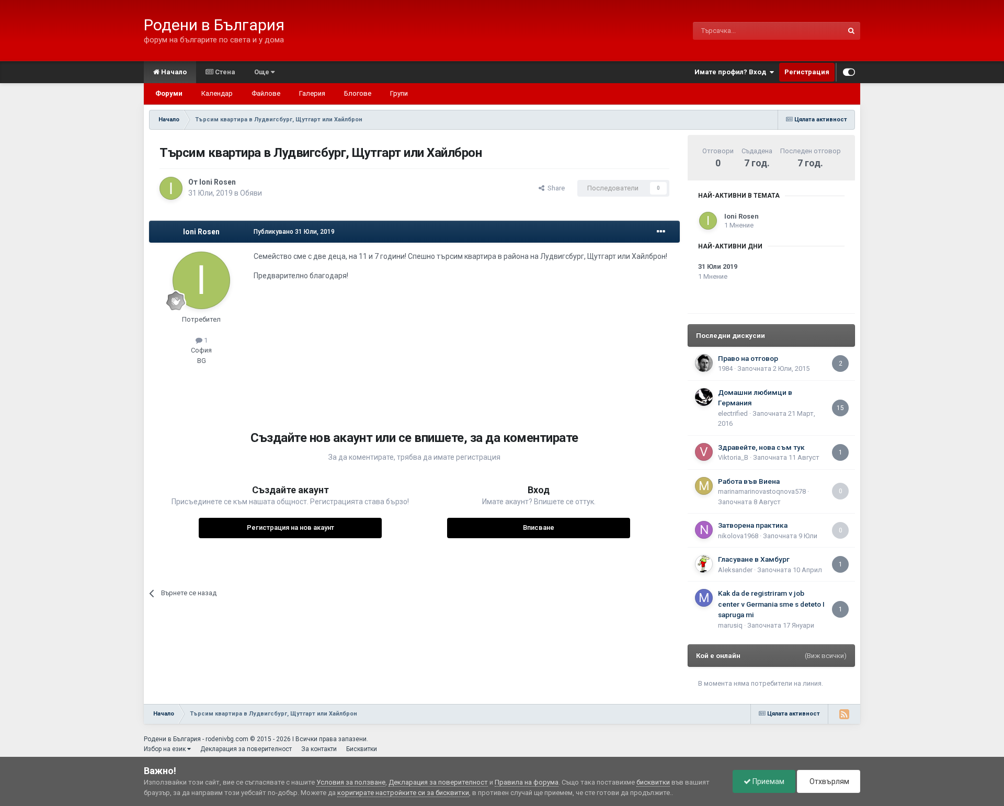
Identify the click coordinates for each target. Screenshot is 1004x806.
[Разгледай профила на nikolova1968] (704, 530)
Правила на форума (526, 782)
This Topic (813, 31)
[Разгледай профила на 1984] (704, 363)
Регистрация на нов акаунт (290, 527)
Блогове (357, 93)
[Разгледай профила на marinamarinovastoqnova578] (704, 486)
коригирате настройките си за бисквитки (403, 793)
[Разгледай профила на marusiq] (704, 598)
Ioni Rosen (217, 182)
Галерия (312, 93)
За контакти (319, 749)
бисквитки (653, 782)
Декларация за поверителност (246, 749)
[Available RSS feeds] (844, 714)
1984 (725, 368)
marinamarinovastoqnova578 (762, 491)
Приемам (767, 781)
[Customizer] (849, 72)
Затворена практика (753, 525)
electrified (733, 413)
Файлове (266, 93)
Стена (224, 72)
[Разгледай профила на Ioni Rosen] (170, 188)
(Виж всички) (826, 656)
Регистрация (806, 72)
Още (262, 72)
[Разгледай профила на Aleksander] (704, 564)
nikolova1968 (738, 536)
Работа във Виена (749, 481)
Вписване (538, 527)
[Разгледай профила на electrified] (704, 397)
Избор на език (165, 749)
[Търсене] (851, 31)
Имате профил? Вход (731, 72)
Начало (173, 72)
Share (554, 188)
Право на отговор (748, 358)
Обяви (251, 193)
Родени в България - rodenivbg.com (196, 739)
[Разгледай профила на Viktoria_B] (704, 452)
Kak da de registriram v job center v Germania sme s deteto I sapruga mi (771, 604)
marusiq (730, 625)
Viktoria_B (733, 457)
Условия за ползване (350, 782)
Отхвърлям (828, 781)
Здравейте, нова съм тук (761, 447)
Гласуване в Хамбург (754, 559)
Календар (217, 93)
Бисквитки (361, 749)
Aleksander (735, 570)
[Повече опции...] (661, 231)
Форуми (168, 93)
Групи (399, 93)
